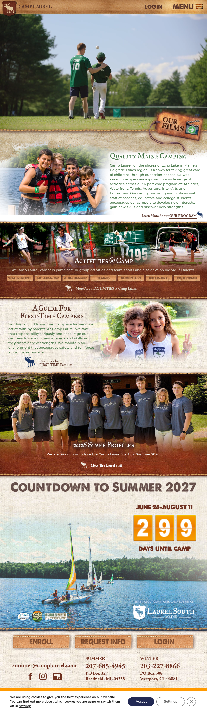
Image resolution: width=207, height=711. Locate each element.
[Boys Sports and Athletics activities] (48, 278)
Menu (183, 7)
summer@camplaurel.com (44, 666)
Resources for (55, 363)
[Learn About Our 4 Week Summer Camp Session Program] (164, 610)
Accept (141, 701)
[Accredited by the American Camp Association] (23, 616)
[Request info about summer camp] (104, 643)
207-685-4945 (105, 666)
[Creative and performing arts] (159, 278)
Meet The (106, 466)
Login (153, 7)
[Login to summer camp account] (165, 643)
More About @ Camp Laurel (106, 289)
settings (25, 706)
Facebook (30, 677)
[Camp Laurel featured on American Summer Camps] (37, 616)
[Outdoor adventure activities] (131, 278)
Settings (170, 701)
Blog (57, 676)
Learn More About (169, 216)
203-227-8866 (160, 666)
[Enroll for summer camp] (42, 643)
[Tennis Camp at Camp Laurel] (103, 278)
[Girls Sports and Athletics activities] (76, 278)
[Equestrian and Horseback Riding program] (187, 278)
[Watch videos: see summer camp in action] (176, 131)
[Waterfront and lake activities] (20, 278)
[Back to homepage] (31, 7)
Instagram (43, 677)
